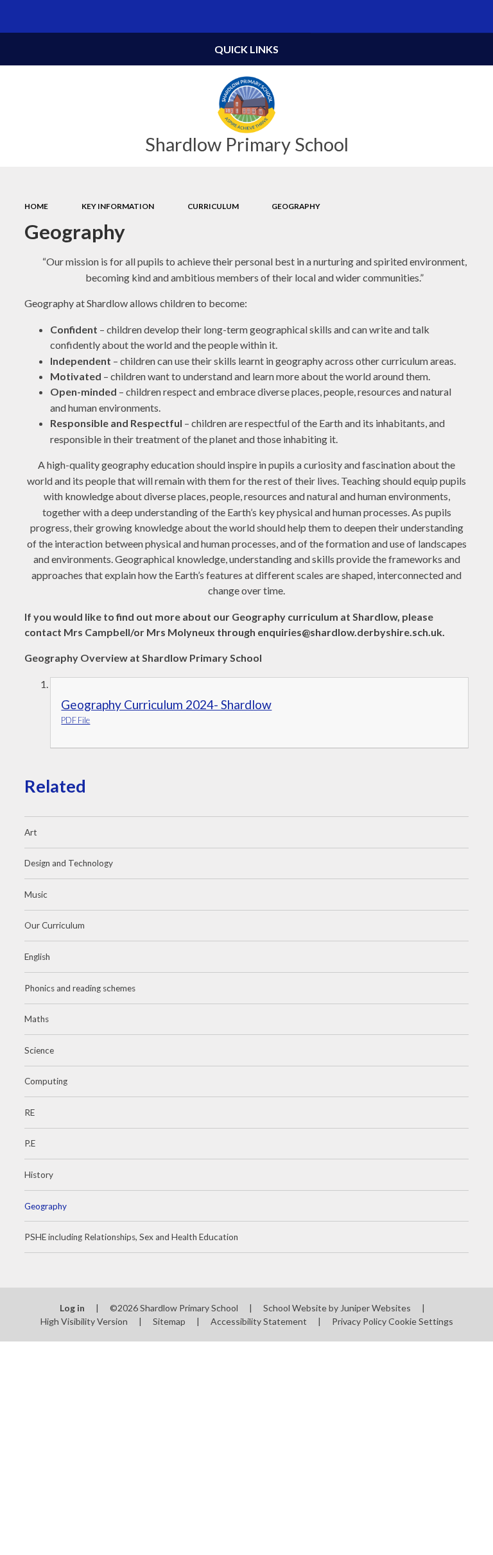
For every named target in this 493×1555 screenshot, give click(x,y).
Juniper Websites (375, 1307)
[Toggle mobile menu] (16, 16)
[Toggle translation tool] (444, 16)
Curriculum (213, 206)
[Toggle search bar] (476, 16)
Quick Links (246, 49)
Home (36, 206)
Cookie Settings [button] (420, 1321)
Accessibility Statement (259, 1321)
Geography (296, 206)
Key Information (118, 206)
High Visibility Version (84, 1321)
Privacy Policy (359, 1321)
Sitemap (169, 1321)
